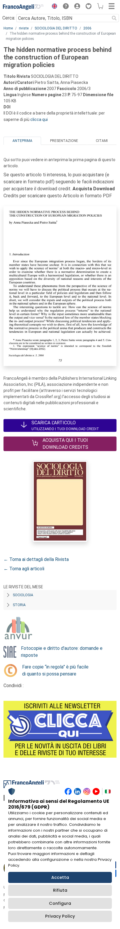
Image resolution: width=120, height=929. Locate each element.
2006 (87, 28)
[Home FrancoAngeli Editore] (23, 7)
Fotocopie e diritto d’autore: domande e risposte (62, 651)
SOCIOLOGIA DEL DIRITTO (56, 28)
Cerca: (8, 18)
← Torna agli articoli (23, 568)
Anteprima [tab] (22, 141)
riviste (24, 28)
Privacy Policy (60, 916)
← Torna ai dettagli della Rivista (36, 559)
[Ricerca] (114, 18)
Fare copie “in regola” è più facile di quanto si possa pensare (55, 670)
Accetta (60, 877)
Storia (19, 605)
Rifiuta (60, 890)
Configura (60, 903)
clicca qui (39, 119)
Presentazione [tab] (64, 141)
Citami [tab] (102, 141)
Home (8, 28)
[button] (53, 7)
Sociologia (23, 595)
